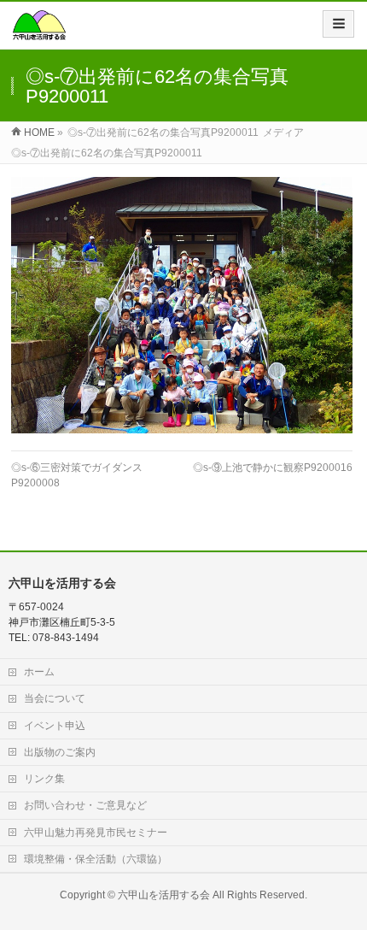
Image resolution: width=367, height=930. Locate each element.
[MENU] (338, 24)
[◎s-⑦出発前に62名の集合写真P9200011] (181, 305)
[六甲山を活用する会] (39, 31)
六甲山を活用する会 (164, 895)
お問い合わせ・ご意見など (85, 805)
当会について (54, 698)
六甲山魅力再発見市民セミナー (95, 833)
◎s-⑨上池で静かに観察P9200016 (272, 468)
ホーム (39, 672)
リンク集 (44, 779)
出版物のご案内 (60, 752)
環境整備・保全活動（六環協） (95, 859)
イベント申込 (54, 726)
